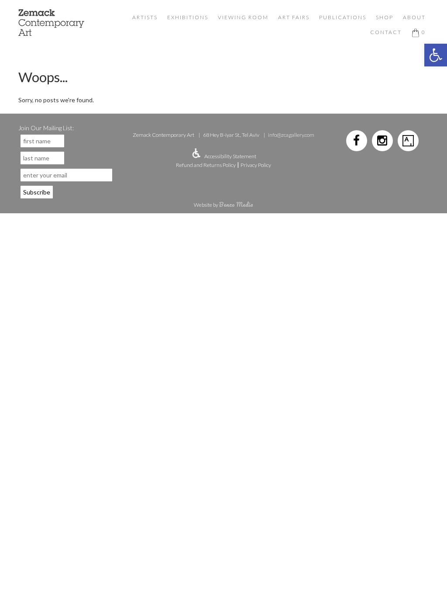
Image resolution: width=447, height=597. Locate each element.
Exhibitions (187, 17)
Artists (145, 17)
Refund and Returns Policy (206, 165)
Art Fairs (293, 17)
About (414, 17)
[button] (435, 55)
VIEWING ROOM (243, 17)
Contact (386, 32)
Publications (342, 17)
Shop (384, 17)
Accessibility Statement (230, 156)
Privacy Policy (256, 165)
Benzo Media (236, 204)
